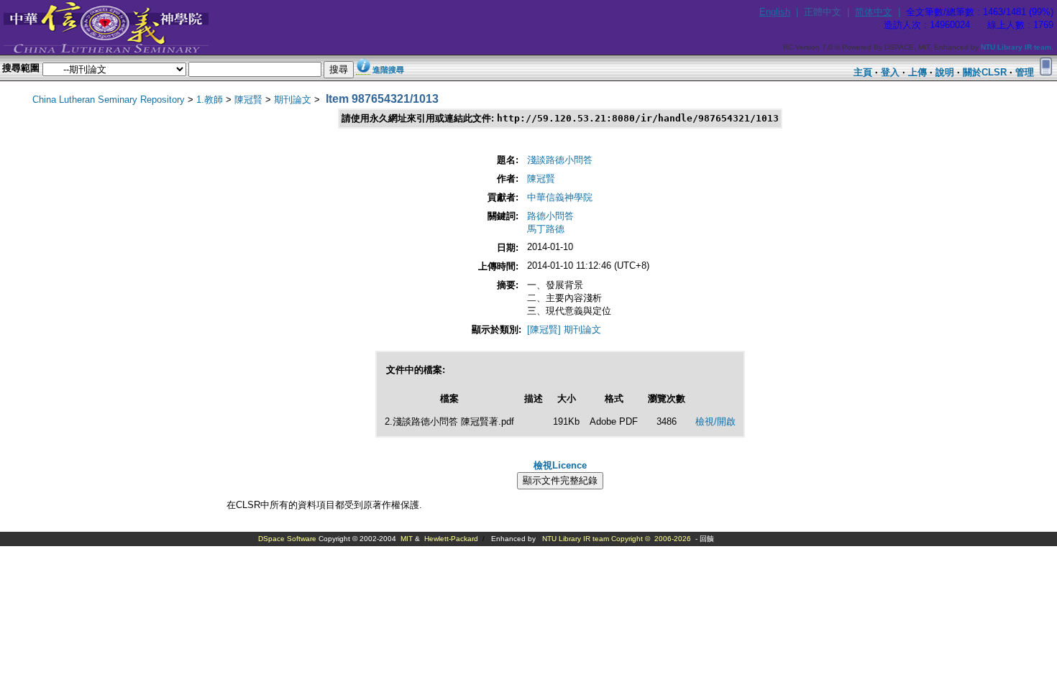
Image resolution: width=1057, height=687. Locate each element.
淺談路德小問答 (559, 160)
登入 (890, 72)
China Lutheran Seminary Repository (108, 99)
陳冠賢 (248, 99)
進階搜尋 (388, 69)
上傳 (917, 72)
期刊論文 (292, 99)
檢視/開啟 (715, 421)
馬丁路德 (545, 228)
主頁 (863, 72)
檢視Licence (560, 465)
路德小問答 (550, 216)
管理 (1024, 72)
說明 (944, 72)
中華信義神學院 (559, 197)
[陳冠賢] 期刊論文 (564, 329)
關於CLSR (985, 72)
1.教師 (209, 99)
